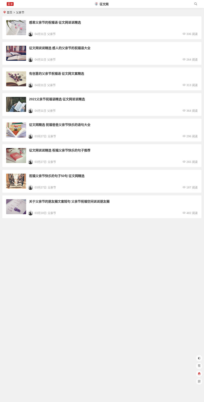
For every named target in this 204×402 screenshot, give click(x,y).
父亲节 (51, 34)
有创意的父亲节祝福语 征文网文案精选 (56, 73)
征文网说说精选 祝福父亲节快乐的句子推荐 (59, 150)
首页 (9, 12)
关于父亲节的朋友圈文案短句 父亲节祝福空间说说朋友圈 (69, 201)
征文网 (104, 4)
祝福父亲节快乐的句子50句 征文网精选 (56, 176)
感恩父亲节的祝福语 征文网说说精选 (55, 22)
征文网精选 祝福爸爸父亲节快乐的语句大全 (59, 124)
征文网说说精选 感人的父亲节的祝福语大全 (59, 48)
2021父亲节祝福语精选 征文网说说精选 (57, 99)
